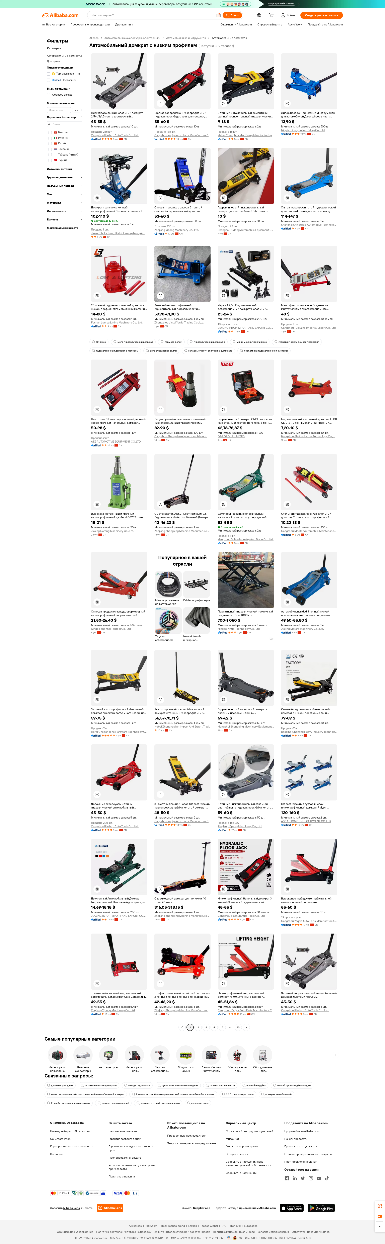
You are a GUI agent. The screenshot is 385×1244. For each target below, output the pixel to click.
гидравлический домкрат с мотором (117, 350)
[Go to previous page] (182, 1027)
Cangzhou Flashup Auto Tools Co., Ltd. (115, 135)
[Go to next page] (246, 1027)
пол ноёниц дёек (256, 1085)
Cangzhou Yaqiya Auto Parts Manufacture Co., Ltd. (182, 135)
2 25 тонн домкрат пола (240, 1094)
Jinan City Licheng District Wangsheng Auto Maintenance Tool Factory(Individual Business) (119, 233)
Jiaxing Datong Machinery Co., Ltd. (112, 531)
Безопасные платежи (123, 1131)
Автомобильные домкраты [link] (229, 37)
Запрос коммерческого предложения (191, 1143)
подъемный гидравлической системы (266, 350)
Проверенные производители (186, 1135)
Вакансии (56, 1154)
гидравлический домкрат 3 (209, 342)
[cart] (272, 15)
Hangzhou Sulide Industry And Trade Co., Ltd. (246, 539)
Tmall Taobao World (173, 1225)
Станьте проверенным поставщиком (308, 1154)
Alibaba (93, 37)
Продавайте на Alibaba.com (301, 1131)
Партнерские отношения (300, 1161)
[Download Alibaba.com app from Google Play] (321, 1208)
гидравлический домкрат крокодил (299, 342)
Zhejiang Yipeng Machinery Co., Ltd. (176, 229)
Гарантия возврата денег (125, 1138)
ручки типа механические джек (180, 1085)
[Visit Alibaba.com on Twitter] (302, 1178)
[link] (380, 1206)
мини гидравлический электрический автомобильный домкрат (87, 1094)
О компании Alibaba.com (67, 1122)
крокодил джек (200, 1103)
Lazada (192, 1225)
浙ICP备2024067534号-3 (295, 1238)
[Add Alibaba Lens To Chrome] (110, 1208)
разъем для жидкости (222, 1085)
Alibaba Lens (71, 1208)
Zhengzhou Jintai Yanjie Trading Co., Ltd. (179, 322)
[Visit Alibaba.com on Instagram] (310, 1178)
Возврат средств (237, 1154)
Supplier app (201, 1208)
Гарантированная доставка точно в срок (131, 1148)
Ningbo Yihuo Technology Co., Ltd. (239, 628)
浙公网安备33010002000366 (258, 1238)
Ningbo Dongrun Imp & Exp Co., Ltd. (303, 130)
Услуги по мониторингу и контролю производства (132, 1167)
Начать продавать (295, 1138)
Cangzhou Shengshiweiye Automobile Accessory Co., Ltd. (182, 436)
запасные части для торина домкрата (210, 350)
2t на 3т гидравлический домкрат (70, 1103)
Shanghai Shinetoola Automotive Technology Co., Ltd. (309, 224)
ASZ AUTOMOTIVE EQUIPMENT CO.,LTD (116, 441)
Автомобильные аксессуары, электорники (132, 37)
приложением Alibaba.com (257, 1208)
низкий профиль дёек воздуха (294, 1085)
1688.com (151, 1225)
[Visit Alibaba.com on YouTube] (318, 1178)
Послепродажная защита (125, 1157)
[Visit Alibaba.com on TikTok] (326, 1178)
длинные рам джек (62, 1085)
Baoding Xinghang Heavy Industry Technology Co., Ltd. (309, 731)
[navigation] (65, 533)
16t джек (101, 342)
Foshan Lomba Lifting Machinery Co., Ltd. (117, 322)
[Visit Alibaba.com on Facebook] (286, 1178)
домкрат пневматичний (115, 1103)
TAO (223, 1225)
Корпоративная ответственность (71, 1146)
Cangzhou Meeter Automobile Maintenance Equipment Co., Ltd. (309, 531)
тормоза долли (173, 342)
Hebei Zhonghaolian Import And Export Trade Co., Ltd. (182, 726)
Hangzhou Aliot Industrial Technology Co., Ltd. (309, 436)
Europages (250, 1225)
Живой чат (232, 1138)
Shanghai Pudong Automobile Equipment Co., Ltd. (246, 229)
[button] (218, 15)
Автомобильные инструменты (186, 37)
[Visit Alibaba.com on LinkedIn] (294, 1178)
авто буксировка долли (163, 350)
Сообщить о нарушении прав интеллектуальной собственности (248, 1163)
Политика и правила (122, 1176)
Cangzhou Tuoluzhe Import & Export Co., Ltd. (308, 327)
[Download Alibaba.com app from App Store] (292, 1208)
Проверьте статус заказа (300, 1146)
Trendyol (235, 1225)
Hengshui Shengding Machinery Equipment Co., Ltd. (246, 726)
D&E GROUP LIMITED (231, 436)
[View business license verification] (229, 1238)
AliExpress (135, 1225)
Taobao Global (209, 1225)
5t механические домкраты (101, 1085)
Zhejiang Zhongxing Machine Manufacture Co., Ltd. (182, 531)
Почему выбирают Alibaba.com (70, 1131)
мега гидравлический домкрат (135, 342)
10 (238, 1027)
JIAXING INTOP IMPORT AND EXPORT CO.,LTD (246, 327)
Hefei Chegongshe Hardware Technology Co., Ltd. (119, 731)
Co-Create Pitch (60, 1138)
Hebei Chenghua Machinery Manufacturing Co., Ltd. (246, 135)
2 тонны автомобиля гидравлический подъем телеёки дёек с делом (175, 1094)
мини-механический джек (252, 342)
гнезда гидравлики (139, 1085)
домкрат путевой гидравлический (160, 1103)
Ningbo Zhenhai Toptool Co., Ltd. (111, 628)
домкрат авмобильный (278, 1094)
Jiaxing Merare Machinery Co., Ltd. (302, 628)
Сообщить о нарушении (241, 1172)
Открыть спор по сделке (242, 1146)
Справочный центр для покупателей (249, 1131)
